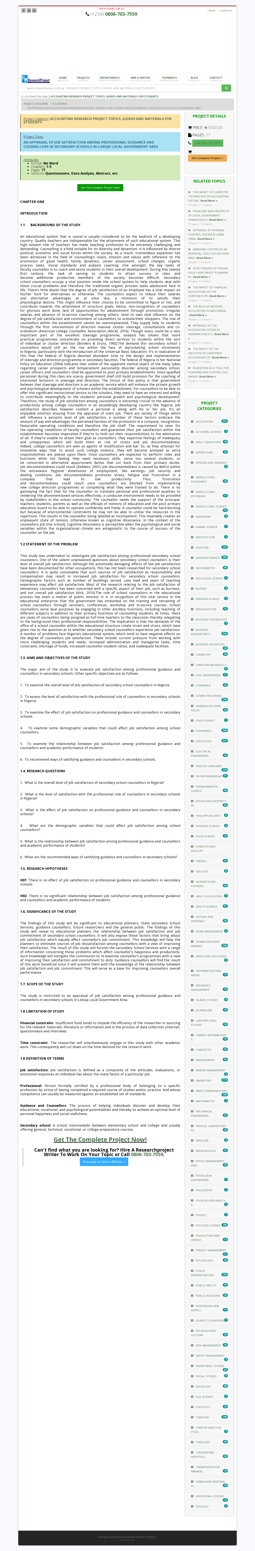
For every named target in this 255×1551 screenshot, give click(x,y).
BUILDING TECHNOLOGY (211, 619)
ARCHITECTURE (205, 537)
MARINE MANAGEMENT (210, 1070)
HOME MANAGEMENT (209, 931)
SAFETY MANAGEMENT (210, 1355)
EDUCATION (203, 741)
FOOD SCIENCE (205, 836)
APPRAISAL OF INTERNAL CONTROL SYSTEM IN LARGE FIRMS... (206, 234)
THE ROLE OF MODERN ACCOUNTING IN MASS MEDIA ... (207, 311)
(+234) (114, 14)
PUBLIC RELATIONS (207, 1295)
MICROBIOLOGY (205, 1151)
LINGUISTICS (203, 1049)
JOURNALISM (203, 1010)
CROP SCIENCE (204, 720)
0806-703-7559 (147, 1154)
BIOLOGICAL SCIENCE (209, 578)
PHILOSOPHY (203, 1190)
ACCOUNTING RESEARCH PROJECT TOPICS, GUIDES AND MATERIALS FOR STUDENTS (104, 96)
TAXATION (202, 1417)
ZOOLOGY (202, 1506)
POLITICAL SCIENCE (207, 1225)
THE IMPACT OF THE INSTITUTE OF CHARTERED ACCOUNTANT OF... (208, 353)
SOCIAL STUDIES (206, 1376)
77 (208, 135)
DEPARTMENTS (110, 79)
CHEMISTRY (202, 654)
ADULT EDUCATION (208, 442)
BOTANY (201, 588)
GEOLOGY (201, 871)
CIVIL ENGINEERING (207, 675)
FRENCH (200, 861)
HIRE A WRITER (140, 79)
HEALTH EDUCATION (208, 896)
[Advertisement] (130, 45)
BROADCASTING (205, 609)
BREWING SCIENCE (207, 599)
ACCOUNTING (59, 103)
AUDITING (202, 547)
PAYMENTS (169, 79)
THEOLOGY (202, 1442)
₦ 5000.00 (213, 127)
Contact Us (226, 10)
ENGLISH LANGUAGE (208, 766)
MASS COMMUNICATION (211, 1091)
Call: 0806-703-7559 (208, 143)
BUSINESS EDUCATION (209, 644)
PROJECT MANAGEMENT (210, 1250)
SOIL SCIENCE (204, 1396)
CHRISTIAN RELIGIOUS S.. (211, 665)
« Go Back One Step (35, 96)
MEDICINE (202, 1140)
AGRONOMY (203, 516)
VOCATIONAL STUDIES (209, 1496)
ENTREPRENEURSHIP (208, 776)
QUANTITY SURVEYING (209, 1320)
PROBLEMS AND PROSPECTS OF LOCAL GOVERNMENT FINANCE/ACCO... (208, 215)
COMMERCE (203, 685)
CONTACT (216, 79)
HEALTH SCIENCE (206, 906)
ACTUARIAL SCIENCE (208, 432)
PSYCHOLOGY (204, 1260)
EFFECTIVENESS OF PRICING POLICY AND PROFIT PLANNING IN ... (208, 273)
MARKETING (203, 1080)
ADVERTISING (204, 452)
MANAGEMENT (205, 1060)
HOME (62, 79)
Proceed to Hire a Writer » (104, 1161)
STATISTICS (202, 1407)
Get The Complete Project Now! (100, 187)
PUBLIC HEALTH (205, 1285)
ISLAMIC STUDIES (206, 1000)
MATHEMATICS (205, 1101)
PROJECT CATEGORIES (36, 103)
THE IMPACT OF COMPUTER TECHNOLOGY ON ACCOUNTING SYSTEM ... (208, 196)
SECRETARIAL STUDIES (209, 1366)
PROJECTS (83, 79)
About (211, 10)
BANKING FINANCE (207, 558)
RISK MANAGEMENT (208, 1345)
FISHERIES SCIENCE (207, 826)
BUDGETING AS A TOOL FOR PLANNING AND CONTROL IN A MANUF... (208, 372)
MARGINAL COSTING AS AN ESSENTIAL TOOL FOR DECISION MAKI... (208, 253)
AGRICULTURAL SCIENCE (211, 506)
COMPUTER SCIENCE (208, 695)
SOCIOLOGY (203, 1386)
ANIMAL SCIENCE (206, 527)
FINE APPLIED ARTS (207, 815)
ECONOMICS (203, 731)
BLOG (194, 79)
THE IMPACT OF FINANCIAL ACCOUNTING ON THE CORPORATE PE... (207, 292)
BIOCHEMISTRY (205, 568)
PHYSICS (200, 1215)
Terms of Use (127, 1540)
